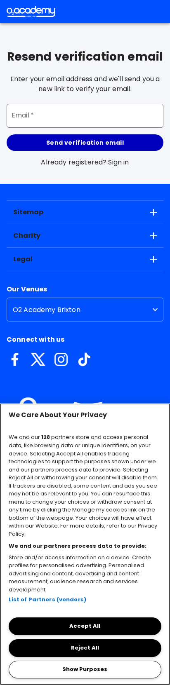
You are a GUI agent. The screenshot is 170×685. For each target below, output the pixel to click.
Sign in (118, 162)
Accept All (84, 626)
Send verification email (85, 142)
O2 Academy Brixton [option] (46, 309)
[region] (85, 544)
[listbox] (85, 309)
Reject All (85, 648)
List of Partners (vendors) (47, 599)
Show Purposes (84, 669)
